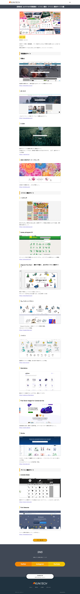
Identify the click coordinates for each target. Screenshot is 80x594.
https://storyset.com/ (24, 464)
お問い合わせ (48, 587)
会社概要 (42, 587)
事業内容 (36, 587)
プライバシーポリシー (19, 592)
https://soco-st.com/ (24, 362)
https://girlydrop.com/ (24, 187)
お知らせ (30, 587)
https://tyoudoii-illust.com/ (25, 330)
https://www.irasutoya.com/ (26, 227)
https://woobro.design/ (24, 427)
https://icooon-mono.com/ (25, 502)
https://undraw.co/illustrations (26, 395)
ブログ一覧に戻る (40, 540)
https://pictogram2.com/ (25, 259)
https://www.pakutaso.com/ (26, 118)
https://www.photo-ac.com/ (25, 85)
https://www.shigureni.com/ (25, 295)
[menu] (70, 2)
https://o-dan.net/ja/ (24, 154)
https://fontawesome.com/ (25, 534)
